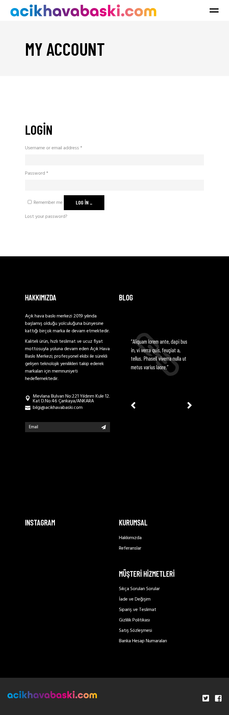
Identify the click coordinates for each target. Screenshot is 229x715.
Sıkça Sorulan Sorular (139, 589)
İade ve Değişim (135, 599)
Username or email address (53, 148)
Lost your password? (46, 217)
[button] (189, 405)
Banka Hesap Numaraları (143, 641)
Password (36, 173)
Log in (82, 202)
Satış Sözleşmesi (135, 631)
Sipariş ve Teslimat (137, 610)
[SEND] (103, 427)
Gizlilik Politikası (134, 620)
